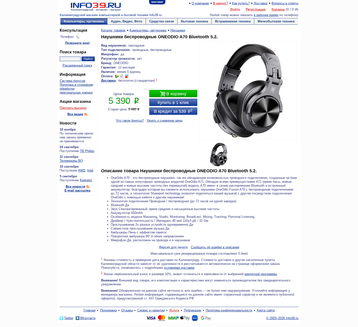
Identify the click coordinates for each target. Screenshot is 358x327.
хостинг (157, 2)
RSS (85, 114)
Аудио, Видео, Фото (126, 21)
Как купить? (241, 3)
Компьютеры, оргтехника (84, 21)
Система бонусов (72, 81)
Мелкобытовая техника (276, 21)
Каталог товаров (113, 30)
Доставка (260, 3)
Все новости (75, 186)
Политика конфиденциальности (229, 310)
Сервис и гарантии (151, 310)
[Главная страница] (90, 6)
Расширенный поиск (77, 65)
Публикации (192, 310)
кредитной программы (261, 274)
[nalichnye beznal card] (122, 76)
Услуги (174, 310)
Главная (89, 310)
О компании (200, 3)
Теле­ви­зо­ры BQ (71, 161)
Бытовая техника (194, 21)
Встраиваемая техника (233, 21)
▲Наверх (89, 201)
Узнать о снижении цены (164, 120)
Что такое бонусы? (130, 120)
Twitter (68, 318)
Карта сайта (266, 310)
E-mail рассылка (77, 190)
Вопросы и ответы (285, 3)
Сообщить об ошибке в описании (215, 247)
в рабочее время (266, 15)
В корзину (173, 94)
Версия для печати (173, 247)
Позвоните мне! (77, 43)
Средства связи (161, 21)
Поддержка (108, 310)
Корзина (278, 9)
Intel (90, 170)
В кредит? (220, 3)
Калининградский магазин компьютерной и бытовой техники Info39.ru (111, 15)
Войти (235, 9)
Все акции (75, 114)
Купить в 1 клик (173, 102)
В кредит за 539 (173, 111)
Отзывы (127, 310)
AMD (81, 170)
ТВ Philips (87, 151)
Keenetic (86, 180)
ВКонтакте (87, 318)
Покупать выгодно (73, 108)
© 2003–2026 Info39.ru (282, 318)
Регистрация (256, 9)
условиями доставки (179, 267)
